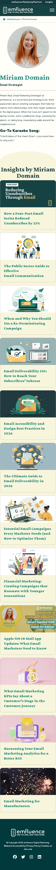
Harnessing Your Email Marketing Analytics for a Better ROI (26, 753)
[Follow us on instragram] (32, 857)
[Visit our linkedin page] (40, 857)
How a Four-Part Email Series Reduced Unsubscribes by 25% (23, 218)
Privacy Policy (33, 846)
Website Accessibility (14, 846)
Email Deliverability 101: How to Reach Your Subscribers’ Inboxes (25, 376)
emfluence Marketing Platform (26, 2)
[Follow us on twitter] (24, 857)
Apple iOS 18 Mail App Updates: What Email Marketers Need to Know (25, 643)
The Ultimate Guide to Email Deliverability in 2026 (24, 481)
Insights (49, 2)
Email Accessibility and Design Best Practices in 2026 (24, 428)
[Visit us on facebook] (16, 857)
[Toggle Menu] (52, 10)
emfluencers (13, 19)
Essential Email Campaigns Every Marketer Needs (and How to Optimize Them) (27, 533)
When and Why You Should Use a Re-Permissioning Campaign (27, 323)
